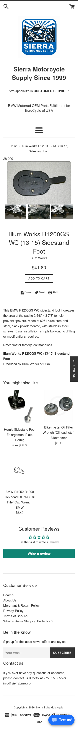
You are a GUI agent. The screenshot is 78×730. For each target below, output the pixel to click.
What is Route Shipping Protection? (28, 621)
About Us (9, 600)
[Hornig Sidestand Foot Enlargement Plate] (19, 407)
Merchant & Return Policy (21, 605)
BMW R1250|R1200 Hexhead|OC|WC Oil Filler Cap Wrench (19, 496)
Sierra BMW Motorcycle (49, 707)
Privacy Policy (13, 610)
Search (8, 595)
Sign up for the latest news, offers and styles (34, 641)
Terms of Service (15, 615)
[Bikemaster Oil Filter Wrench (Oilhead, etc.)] (58, 406)
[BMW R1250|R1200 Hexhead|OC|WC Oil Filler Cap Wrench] (19, 470)
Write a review (39, 553)
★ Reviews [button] (74, 369)
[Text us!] (61, 721)
